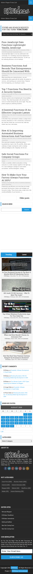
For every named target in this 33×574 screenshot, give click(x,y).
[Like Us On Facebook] (5, 470)
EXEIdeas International (8, 518)
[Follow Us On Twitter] (9, 470)
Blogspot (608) (6, 488)
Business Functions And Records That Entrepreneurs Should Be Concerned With (16, 68)
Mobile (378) (5, 491)
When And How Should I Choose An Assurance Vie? (16, 336)
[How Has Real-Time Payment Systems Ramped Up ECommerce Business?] (16, 354)
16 (29, 420)
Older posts (24, 198)
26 (12, 426)
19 (12, 423)
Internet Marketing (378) (17, 491)
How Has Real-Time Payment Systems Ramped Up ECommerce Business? (16, 357)
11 (7, 420)
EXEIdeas (4, 50)
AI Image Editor (7, 387)
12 (12, 420)
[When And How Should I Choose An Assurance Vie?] (16, 333)
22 (25, 423)
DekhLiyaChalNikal (7, 522)
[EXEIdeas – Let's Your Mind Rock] (16, 14)
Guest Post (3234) (7, 481)
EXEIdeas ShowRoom (8, 515)
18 (7, 423)
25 (7, 426)
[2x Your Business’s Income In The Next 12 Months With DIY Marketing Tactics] (16, 270)
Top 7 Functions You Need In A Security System (16, 90)
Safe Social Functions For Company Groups (15, 155)
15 (25, 420)
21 (21, 423)
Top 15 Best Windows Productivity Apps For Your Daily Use (16, 315)
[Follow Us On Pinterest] (20, 470)
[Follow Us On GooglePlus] (13, 470)
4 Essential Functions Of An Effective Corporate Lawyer (16, 111)
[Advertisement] (16, 232)
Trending (9, 254)
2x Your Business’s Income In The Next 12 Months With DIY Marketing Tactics (16, 273)
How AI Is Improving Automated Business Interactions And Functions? (16, 133)
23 (29, 423)
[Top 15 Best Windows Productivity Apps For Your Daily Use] (16, 312)
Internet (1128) (6, 485)
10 (3, 420)
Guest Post (5, 75)
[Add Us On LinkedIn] (16, 470)
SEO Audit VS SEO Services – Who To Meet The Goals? (16, 294)
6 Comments (25, 297)
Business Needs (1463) (20, 481)
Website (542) (15, 488)
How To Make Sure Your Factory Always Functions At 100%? (15, 177)
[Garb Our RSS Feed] (27, 470)
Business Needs (27, 73)
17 (3, 423)
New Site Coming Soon (8, 525)
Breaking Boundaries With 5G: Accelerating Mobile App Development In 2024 (15, 394)
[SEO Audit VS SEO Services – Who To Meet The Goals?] (16, 291)
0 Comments (22, 50)
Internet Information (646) (18, 485)
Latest (24, 254)
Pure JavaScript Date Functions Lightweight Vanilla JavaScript (14, 45)
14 (21, 420)
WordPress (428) (26, 488)
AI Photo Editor (7, 393)
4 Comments (19, 73)
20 (16, 423)
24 (3, 426)
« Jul (2, 431)
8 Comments (25, 317)
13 (16, 420)
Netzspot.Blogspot (7, 511)
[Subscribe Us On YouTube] (24, 470)
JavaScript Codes (17, 52)
